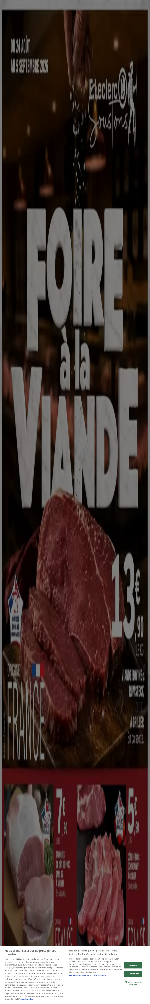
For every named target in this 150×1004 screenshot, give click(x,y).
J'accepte (133, 965)
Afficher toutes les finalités (133, 983)
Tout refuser (133, 973)
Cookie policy (26, 999)
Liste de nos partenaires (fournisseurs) (87, 975)
